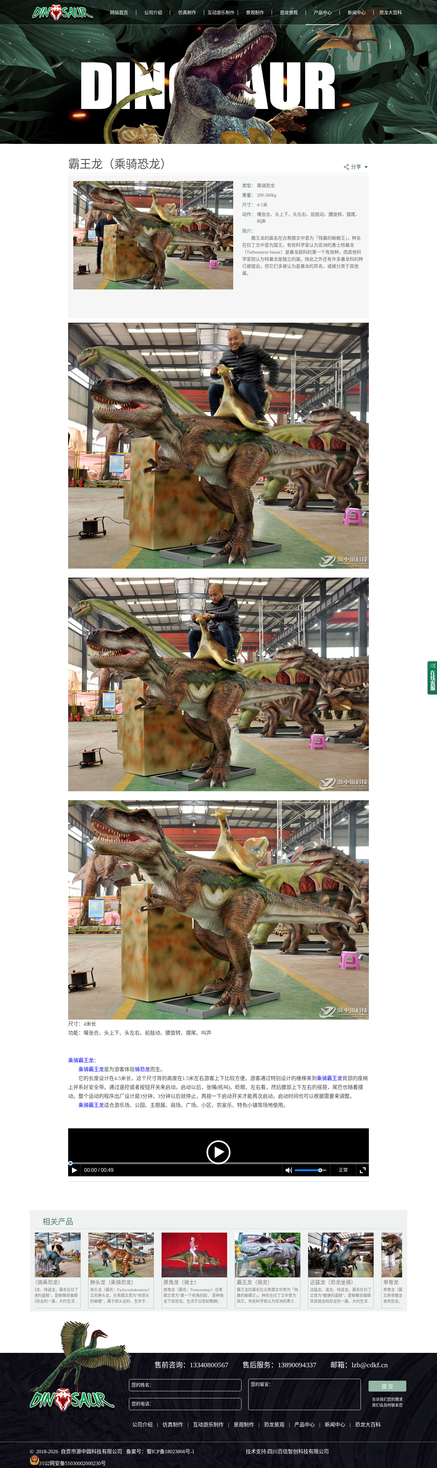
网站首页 (119, 12)
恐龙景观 (289, 12)
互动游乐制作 (221, 12)
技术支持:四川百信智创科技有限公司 (287, 1451)
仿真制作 (187, 12)
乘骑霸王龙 (81, 1060)
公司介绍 (153, 12)
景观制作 (255, 12)
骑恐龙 (142, 1069)
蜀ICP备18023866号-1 (171, 1451)
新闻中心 (357, 12)
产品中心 (323, 12)
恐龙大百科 (390, 12)
